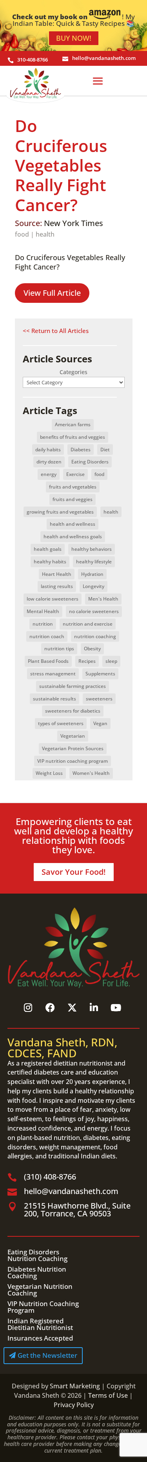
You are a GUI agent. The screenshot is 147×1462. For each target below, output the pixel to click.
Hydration (92, 574)
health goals (48, 549)
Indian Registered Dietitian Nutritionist (40, 1324)
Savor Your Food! (74, 872)
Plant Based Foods (48, 661)
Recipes (87, 661)
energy (48, 474)
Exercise (75, 474)
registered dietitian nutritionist (67, 1063)
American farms (73, 424)
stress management (53, 673)
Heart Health (56, 574)
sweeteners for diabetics (72, 710)
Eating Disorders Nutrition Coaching (37, 1255)
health (45, 234)
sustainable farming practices (72, 686)
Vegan (100, 723)
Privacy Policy (74, 1404)
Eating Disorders (90, 461)
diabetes (96, 1137)
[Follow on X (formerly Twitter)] (72, 1007)
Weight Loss (49, 773)
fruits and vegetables (72, 486)
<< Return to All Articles (56, 331)
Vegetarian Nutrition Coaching (40, 1289)
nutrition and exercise (88, 624)
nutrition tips (59, 648)
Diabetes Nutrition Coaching (36, 1272)
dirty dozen (49, 461)
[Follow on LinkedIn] (94, 1007)
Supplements (100, 673)
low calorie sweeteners (52, 598)
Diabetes (81, 449)
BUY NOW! (73, 38)
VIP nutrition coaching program (72, 761)
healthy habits (50, 561)
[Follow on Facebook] (50, 1007)
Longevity (93, 586)
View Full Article (52, 293)
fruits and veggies (73, 499)
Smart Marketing (75, 1386)
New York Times (73, 223)
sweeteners (99, 698)
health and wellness (72, 524)
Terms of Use (108, 1395)
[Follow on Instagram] (28, 1007)
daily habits (48, 449)
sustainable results (54, 698)
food (22, 234)
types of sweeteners (60, 723)
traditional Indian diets (82, 1156)
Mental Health (43, 611)
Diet (105, 449)
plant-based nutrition (48, 1137)
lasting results (57, 586)
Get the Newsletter (47, 1355)
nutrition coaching (95, 636)
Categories (73, 372)
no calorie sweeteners (94, 611)
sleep (111, 661)
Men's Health (103, 598)
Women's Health (91, 773)
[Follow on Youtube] (116, 1007)
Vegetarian (72, 736)
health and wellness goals (73, 536)
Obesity (92, 648)
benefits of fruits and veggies (72, 437)
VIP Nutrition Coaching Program (43, 1307)
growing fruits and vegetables (60, 511)
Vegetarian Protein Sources (72, 748)
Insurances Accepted (40, 1338)
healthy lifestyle (94, 561)
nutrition (43, 624)
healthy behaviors (91, 549)
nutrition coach (46, 636)
